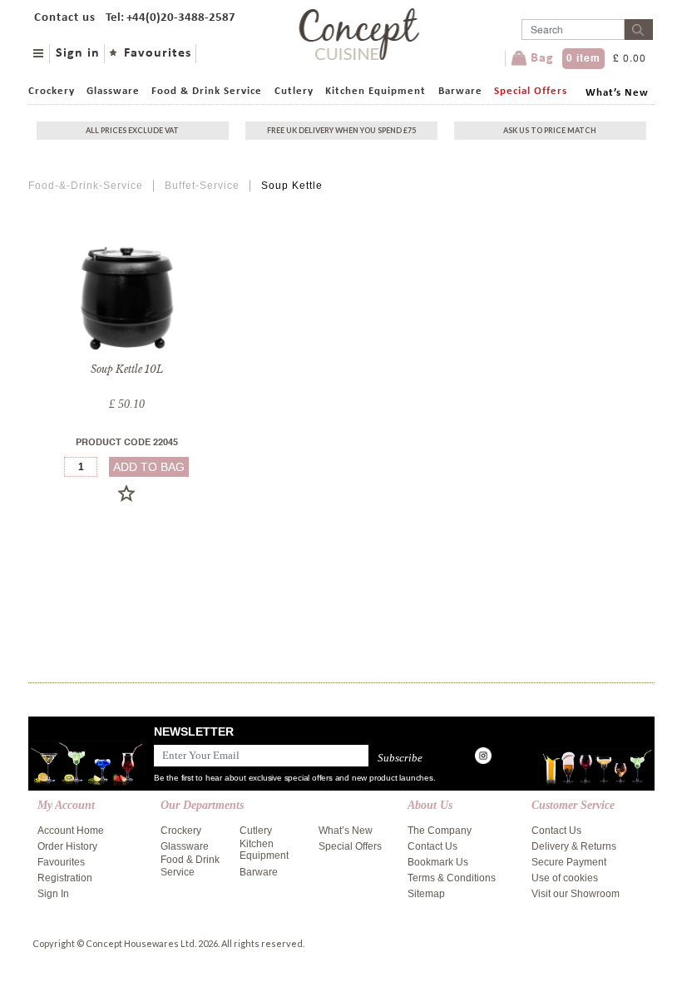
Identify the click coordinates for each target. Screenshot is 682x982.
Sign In (53, 894)
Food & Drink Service (206, 91)
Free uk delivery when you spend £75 (341, 130)
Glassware (113, 91)
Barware (460, 91)
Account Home (70, 830)
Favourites (157, 53)
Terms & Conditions (452, 878)
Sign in (78, 53)
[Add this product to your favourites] (126, 493)
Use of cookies (564, 878)
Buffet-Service (202, 185)
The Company (440, 830)
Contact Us (432, 846)
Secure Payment (568, 862)
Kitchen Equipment (375, 91)
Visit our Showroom (575, 894)
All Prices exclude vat (132, 130)
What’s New (617, 92)
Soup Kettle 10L (127, 369)
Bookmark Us (438, 862)
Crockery (51, 91)
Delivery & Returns (573, 846)
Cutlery (294, 91)
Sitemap (426, 894)
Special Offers (530, 91)
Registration (64, 878)
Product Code (127, 443)
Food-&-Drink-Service (85, 185)
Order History (67, 846)
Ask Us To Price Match (549, 130)
